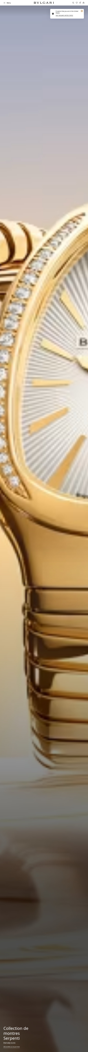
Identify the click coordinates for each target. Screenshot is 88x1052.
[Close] (81, 11)
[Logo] (44, 3)
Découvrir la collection (11, 1047)
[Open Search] (73, 3)
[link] (76, 3)
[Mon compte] (80, 3)
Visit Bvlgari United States (64, 15)
